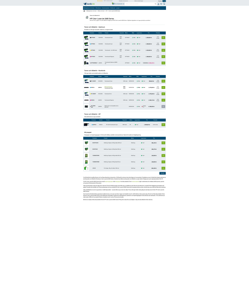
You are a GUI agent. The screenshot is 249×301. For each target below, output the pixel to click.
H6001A (92, 87)
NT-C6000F (93, 81)
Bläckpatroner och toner (91, 10)
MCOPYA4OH (95, 142)
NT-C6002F (93, 93)
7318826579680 (96, 161)
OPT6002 (93, 50)
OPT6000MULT (94, 62)
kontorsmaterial (135, 181)
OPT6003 (93, 56)
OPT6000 (93, 37)
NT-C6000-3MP (93, 106)
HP (106, 10)
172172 (94, 168)
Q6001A (94, 124)
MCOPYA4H (95, 149)
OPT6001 (93, 43)
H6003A (92, 100)
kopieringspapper (109, 181)
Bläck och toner (101, 10)
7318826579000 (96, 155)
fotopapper (117, 181)
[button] (104, 0)
